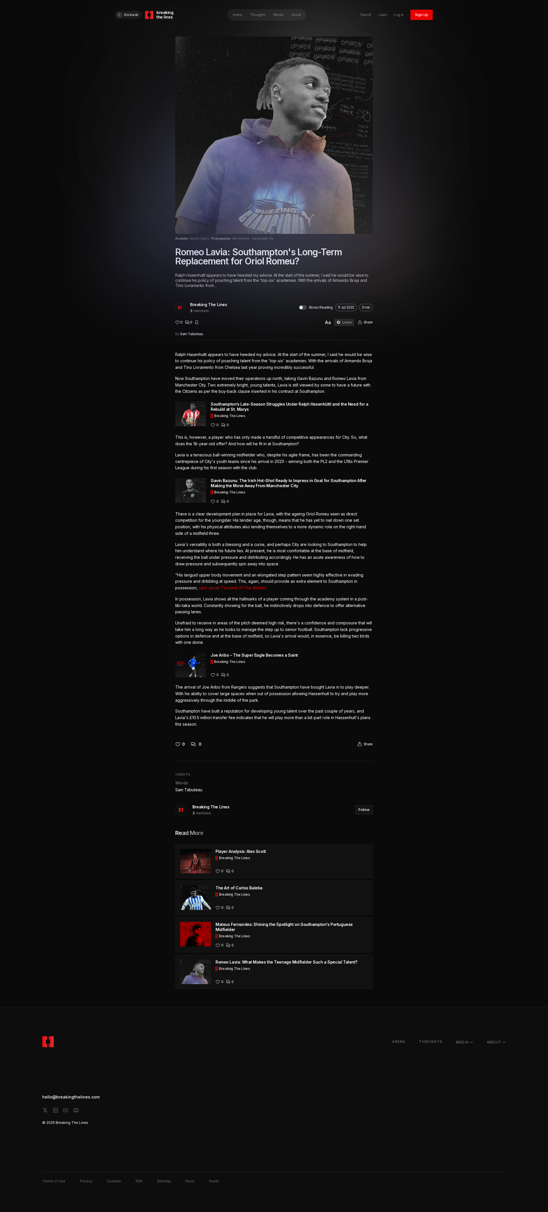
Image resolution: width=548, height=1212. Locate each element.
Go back (131, 15)
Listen (347, 322)
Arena (237, 15)
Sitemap (164, 1181)
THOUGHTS (430, 1041)
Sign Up (421, 15)
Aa (328, 322)
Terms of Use (53, 1181)
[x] (45, 1110)
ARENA (398, 1041)
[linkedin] (55, 1110)
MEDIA (462, 1042)
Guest (214, 1181)
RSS (139, 1181)
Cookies (114, 1181)
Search (365, 15)
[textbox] (274, 539)
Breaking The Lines (208, 304)
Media (278, 15)
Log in (399, 15)
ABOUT (494, 1042)
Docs (190, 1181)
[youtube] (65, 1110)
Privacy (86, 1181)
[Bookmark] (196, 322)
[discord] (76, 1110)
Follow (364, 810)
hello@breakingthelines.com (71, 1096)
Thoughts (257, 15)
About (296, 15)
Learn (382, 15)
